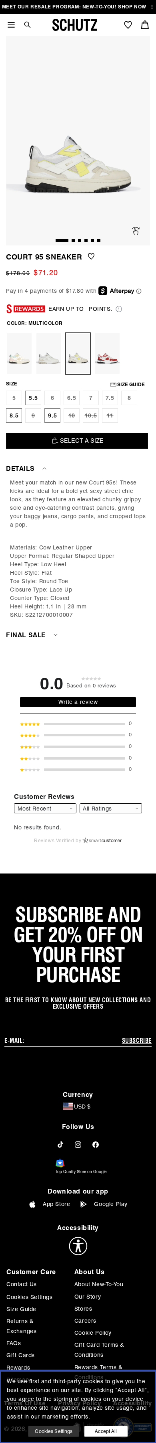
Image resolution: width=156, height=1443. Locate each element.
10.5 (92, 417)
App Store (56, 1204)
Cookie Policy (93, 1333)
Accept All (106, 1431)
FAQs (13, 1343)
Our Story (87, 1296)
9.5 (52, 415)
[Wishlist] (128, 25)
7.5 (112, 400)
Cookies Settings (29, 1297)
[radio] (14, 398)
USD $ (82, 1106)
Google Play (111, 1204)
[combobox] (111, 808)
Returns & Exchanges (21, 1326)
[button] (24, 24)
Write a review (78, 702)
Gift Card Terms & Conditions (99, 1350)
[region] (78, 548)
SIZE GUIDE (131, 384)
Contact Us (21, 1284)
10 (74, 417)
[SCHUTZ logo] (74, 25)
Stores (83, 1308)
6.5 (73, 400)
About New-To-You (99, 1284)
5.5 (33, 398)
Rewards (18, 1367)
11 (112, 417)
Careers (85, 1320)
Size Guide (21, 1309)
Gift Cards (20, 1355)
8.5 (14, 415)
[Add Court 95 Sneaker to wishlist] (91, 256)
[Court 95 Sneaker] (19, 353)
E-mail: (14, 1040)
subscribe (137, 1040)
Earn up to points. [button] (80, 309)
